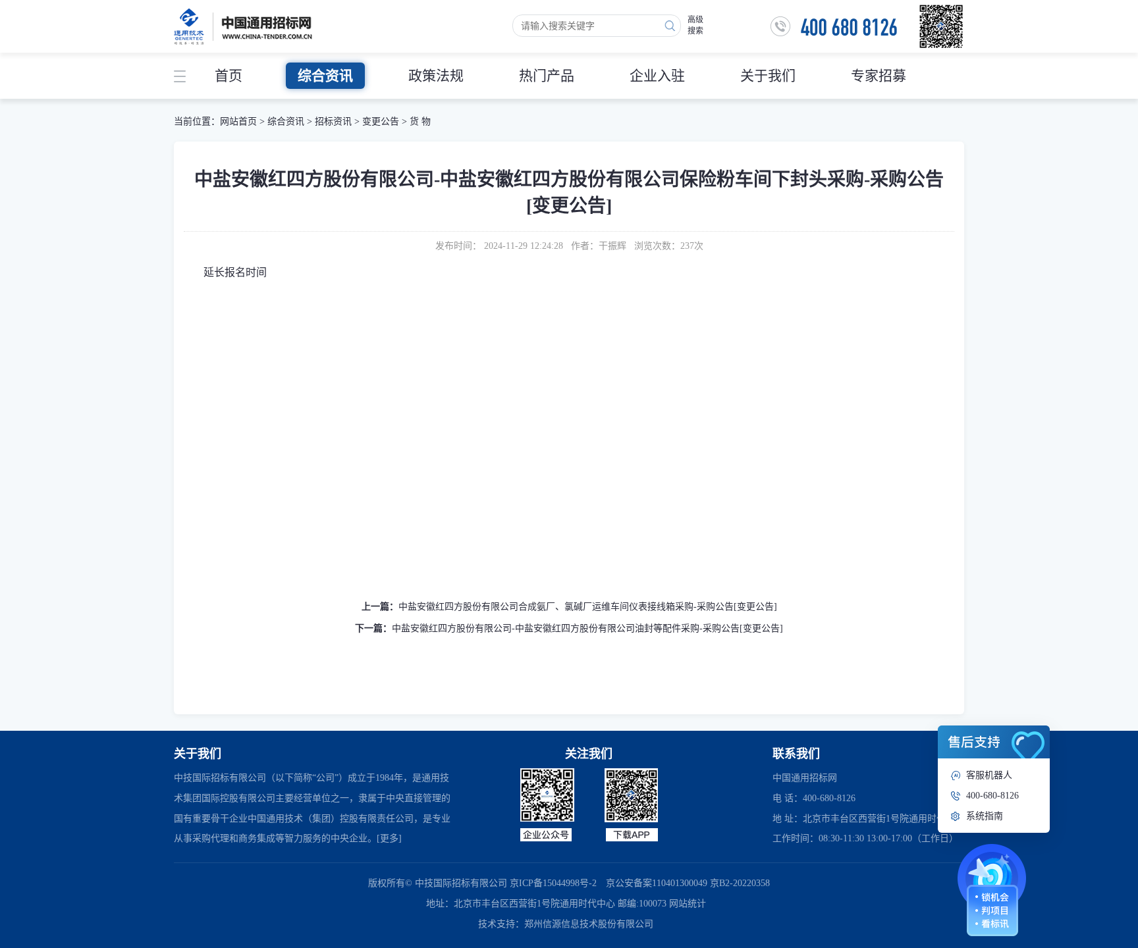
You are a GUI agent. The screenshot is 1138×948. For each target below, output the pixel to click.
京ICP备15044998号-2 (553, 883)
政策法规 (436, 76)
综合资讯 (325, 76)
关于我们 (768, 76)
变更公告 (380, 121)
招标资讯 (334, 121)
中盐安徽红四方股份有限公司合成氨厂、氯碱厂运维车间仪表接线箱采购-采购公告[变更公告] (587, 607)
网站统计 (687, 903)
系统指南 (984, 816)
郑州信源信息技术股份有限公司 (588, 924)
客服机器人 (989, 775)
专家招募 (878, 76)
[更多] (389, 838)
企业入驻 (657, 76)
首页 (228, 76)
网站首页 (238, 121)
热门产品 (546, 76)
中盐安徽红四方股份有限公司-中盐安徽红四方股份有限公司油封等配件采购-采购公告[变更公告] (587, 628)
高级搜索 (695, 25)
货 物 (420, 121)
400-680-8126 (992, 796)
